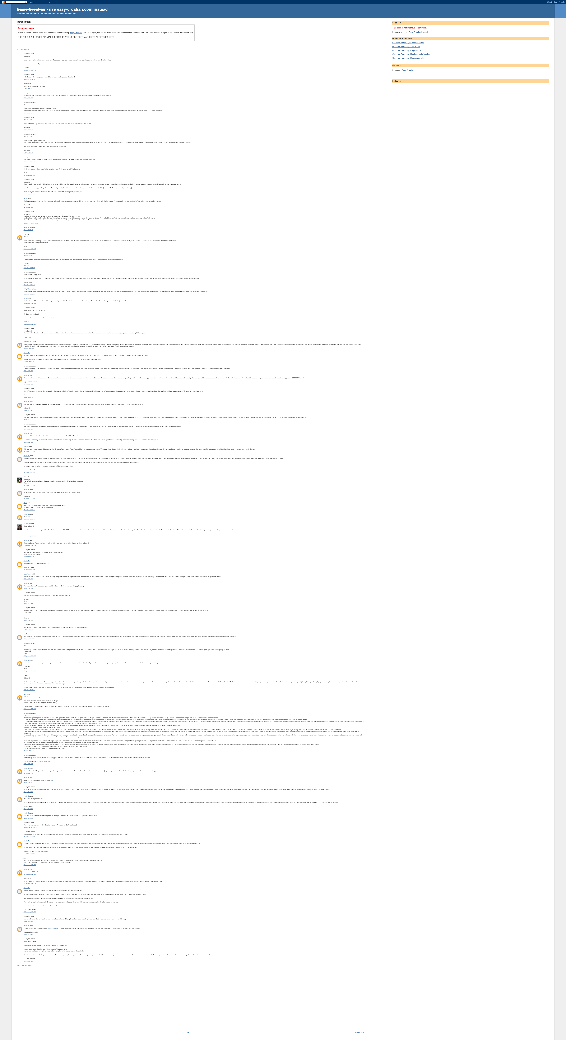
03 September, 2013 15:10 (30, 671)
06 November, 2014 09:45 (30, 874)
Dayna (26, 298)
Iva (25, 858)
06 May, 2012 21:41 (28, 419)
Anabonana (28, 523)
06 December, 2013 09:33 (30, 709)
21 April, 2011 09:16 (28, 207)
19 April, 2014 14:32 (28, 773)
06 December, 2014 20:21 (30, 883)
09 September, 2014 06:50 (30, 827)
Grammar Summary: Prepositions (406, 50)
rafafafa (26, 634)
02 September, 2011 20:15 (30, 248)
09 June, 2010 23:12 (28, 98)
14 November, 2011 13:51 (30, 303)
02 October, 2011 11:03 (29, 268)
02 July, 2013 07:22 (28, 629)
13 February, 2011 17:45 (29, 175)
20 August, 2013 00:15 (29, 639)
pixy (25, 476)
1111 (25, 234)
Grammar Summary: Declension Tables (409, 58)
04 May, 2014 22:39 (28, 809)
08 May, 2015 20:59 (28, 934)
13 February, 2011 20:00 (29, 194)
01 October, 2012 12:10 (29, 451)
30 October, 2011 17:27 (29, 294)
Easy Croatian (76, 33)
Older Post (360, 1032)
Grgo (25, 694)
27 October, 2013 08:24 (29, 690)
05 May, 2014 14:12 (28, 818)
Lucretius (27, 446)
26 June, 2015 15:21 (28, 961)
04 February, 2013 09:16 (29, 569)
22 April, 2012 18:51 (28, 384)
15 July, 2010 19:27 (28, 130)
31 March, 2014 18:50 (29, 750)
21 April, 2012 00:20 (28, 371)
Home (186, 1032)
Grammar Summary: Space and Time (408, 43)
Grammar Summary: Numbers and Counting (411, 54)
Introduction (24, 21)
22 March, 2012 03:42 (29, 348)
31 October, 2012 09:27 (29, 519)
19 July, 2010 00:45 (28, 152)
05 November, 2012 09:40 (30, 545)
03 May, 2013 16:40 (28, 603)
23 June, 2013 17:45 (28, 620)
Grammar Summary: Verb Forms (406, 46)
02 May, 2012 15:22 (28, 410)
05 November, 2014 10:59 (30, 865)
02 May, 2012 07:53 (28, 397)
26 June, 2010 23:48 (28, 113)
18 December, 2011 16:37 (30, 324)
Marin (25, 503)
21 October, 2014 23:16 (29, 836)
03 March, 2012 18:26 (29, 337)
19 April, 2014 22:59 (28, 782)
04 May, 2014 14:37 (28, 792)
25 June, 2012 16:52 (28, 442)
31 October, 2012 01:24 (29, 509)
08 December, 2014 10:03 (30, 912)
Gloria (26, 198)
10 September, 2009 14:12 (30, 70)
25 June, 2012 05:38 (28, 429)
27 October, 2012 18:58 (29, 485)
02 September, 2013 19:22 (30, 656)
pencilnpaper (28, 341)
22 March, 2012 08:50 (29, 361)
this (52, 780)
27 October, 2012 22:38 (29, 498)
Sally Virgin (27, 289)
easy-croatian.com (74, 9)
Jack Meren (27, 574)
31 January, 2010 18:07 (29, 79)
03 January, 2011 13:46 (29, 162)
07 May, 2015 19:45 (28, 921)
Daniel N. (27, 353)
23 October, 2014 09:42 (29, 853)
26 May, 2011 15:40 (28, 230)
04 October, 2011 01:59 (29, 284)
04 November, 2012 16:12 (30, 536)
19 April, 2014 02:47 (28, 764)
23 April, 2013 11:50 (28, 579)
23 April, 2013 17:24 (28, 588)
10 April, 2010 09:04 (28, 88)
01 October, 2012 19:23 (29, 472)
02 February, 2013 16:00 (29, 556)
